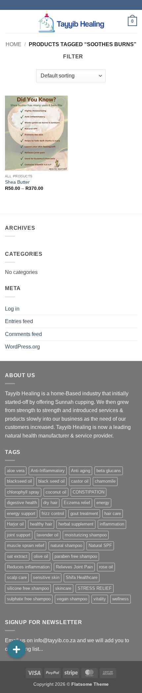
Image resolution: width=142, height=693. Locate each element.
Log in (12, 309)
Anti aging (80, 470)
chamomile (105, 481)
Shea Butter (17, 182)
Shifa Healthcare (81, 577)
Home (13, 44)
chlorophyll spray (23, 492)
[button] (9, 21)
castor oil (80, 481)
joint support (18, 534)
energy (102, 502)
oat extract (17, 556)
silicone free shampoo (28, 588)
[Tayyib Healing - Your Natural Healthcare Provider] (71, 21)
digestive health (22, 502)
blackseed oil (19, 481)
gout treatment (84, 513)
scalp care (17, 577)
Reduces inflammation (28, 566)
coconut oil (56, 492)
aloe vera (15, 470)
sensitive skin (46, 577)
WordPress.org (22, 346)
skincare (63, 588)
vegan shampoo (72, 598)
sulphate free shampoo (29, 598)
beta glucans (108, 470)
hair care (112, 513)
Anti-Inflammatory (48, 470)
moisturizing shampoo (86, 534)
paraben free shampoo (75, 556)
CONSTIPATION (88, 492)
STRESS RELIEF (95, 588)
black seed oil (51, 481)
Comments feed (23, 334)
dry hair (50, 502)
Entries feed (19, 321)
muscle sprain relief (25, 545)
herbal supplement (75, 524)
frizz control (53, 513)
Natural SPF (100, 545)
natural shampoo (66, 545)
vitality (99, 598)
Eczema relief (77, 502)
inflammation (112, 524)
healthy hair (41, 524)
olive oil (41, 556)
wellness (120, 598)
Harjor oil (15, 524)
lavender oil (47, 534)
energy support (21, 513)
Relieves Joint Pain (74, 566)
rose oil (106, 566)
